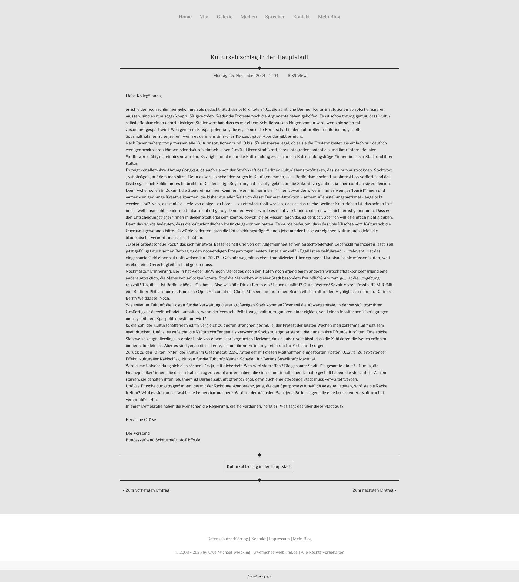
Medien (249, 17)
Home (185, 17)
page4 (268, 576)
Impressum (279, 539)
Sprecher (275, 17)
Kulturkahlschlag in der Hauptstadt (259, 58)
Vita (204, 17)
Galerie (224, 17)
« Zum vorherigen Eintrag (146, 490)
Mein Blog (329, 17)
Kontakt (301, 17)
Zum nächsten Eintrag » (374, 490)
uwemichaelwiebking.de (276, 552)
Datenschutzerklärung (227, 539)
